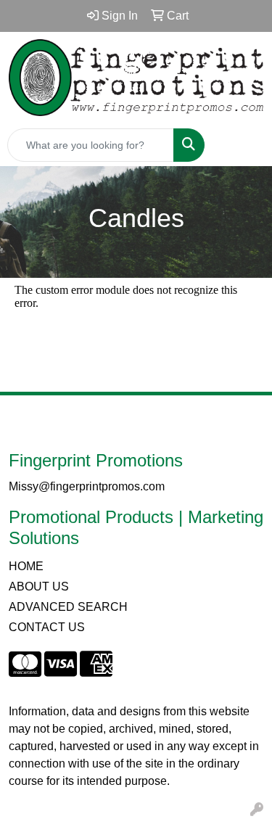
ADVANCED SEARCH (68, 607)
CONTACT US (47, 627)
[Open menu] (242, 145)
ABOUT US (39, 586)
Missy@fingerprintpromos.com (87, 486)
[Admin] (256, 810)
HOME (26, 566)
